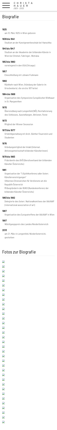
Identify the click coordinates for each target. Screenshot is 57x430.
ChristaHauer (24, 6)
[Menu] (6, 5)
